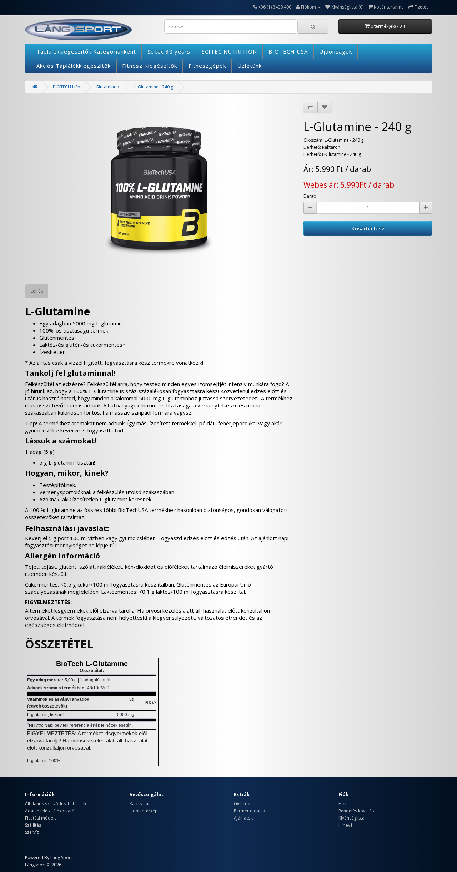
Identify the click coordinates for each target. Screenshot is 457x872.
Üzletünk (249, 65)
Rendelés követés (356, 811)
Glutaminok (107, 87)
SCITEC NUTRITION (229, 51)
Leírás (37, 291)
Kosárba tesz (368, 228)
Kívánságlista (351, 818)
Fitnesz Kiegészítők (149, 65)
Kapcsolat (140, 804)
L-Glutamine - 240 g (153, 87)
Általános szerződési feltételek (55, 804)
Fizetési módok (40, 818)
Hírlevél (346, 825)
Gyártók (242, 804)
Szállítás (33, 825)
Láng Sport (61, 858)
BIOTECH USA (288, 51)
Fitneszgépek (207, 65)
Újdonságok (335, 51)
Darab (309, 196)
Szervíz (32, 832)
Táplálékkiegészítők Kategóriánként (86, 51)
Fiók (342, 804)
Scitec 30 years (168, 51)
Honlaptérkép (144, 811)
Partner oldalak (249, 811)
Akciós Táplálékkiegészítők (73, 65)
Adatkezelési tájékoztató (50, 811)
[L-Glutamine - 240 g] (159, 189)
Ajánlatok (243, 818)
